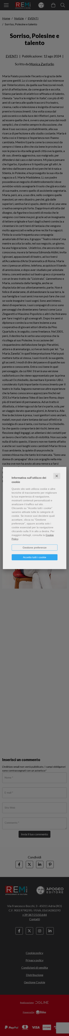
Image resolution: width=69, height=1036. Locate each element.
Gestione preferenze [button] (35, 547)
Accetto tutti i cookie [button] (34, 557)
